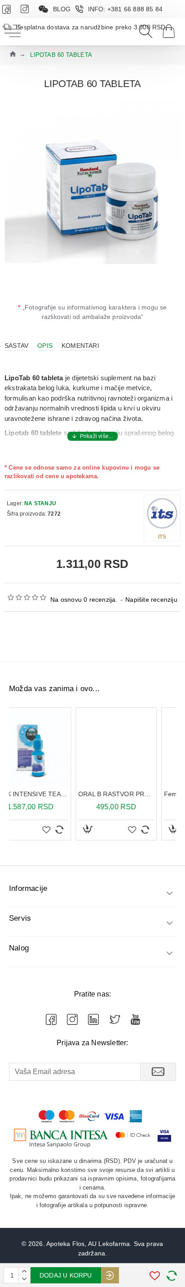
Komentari (80, 345)
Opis (45, 345)
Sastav (16, 345)
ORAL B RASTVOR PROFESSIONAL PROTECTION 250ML (54, 794)
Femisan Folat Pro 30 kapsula (140, 794)
